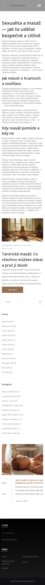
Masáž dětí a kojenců (12, 414)
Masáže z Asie (9, 401)
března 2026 (8, 344)
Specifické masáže (11, 396)
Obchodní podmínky (30, 556)
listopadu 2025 (9, 363)
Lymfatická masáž (10, 428)
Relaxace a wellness (12, 419)
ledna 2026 (7, 354)
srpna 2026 (8, 321)
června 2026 (8, 331)
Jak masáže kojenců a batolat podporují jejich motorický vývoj (22, 481)
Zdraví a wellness (10, 391)
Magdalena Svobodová (12, 245)
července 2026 (9, 326)
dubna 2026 (8, 340)
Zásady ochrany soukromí (8, 562)
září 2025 (7, 372)
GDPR (24, 562)
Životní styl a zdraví (11, 433)
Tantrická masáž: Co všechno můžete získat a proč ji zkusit (22, 259)
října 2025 (7, 367)
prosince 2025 (9, 358)
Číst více (12, 290)
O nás (4, 556)
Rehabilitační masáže (12, 405)
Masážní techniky (10, 410)
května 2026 (8, 335)
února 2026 (8, 349)
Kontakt (5, 568)
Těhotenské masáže (11, 424)
